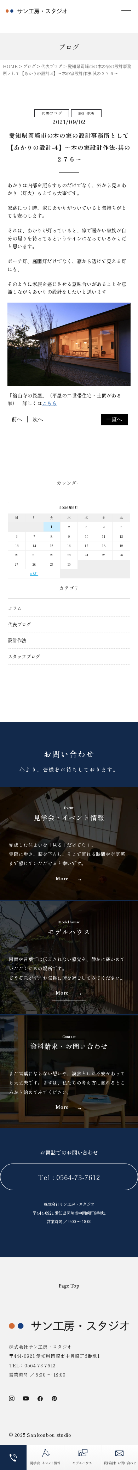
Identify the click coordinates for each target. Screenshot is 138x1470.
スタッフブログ (24, 656)
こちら (49, 403)
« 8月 (34, 573)
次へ (38, 419)
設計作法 (17, 640)
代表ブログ (19, 624)
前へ (17, 419)
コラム (15, 608)
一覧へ (114, 419)
